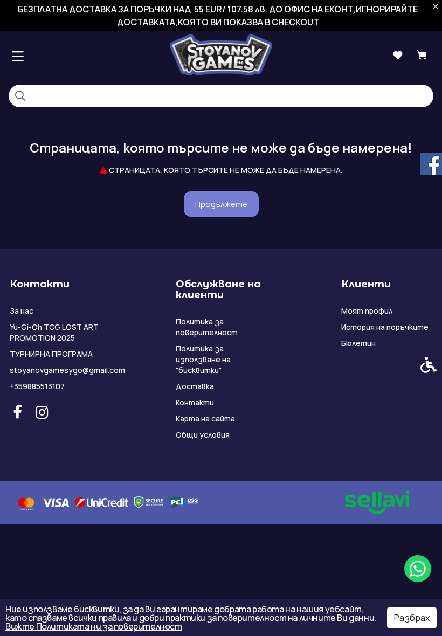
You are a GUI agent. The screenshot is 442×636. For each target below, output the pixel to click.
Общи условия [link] (203, 435)
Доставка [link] (195, 386)
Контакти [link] (195, 402)
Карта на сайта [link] (205, 418)
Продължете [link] (221, 204)
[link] (417, 568)
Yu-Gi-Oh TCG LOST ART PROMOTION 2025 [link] (54, 332)
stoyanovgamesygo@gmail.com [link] (56, 370)
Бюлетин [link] (358, 343)
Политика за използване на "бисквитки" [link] (203, 359)
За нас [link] (21, 311)
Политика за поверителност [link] (207, 326)
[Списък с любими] (397, 55)
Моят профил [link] (366, 311)
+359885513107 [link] (37, 386)
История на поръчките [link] (385, 327)
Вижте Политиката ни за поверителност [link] (93, 626)
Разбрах (412, 618)
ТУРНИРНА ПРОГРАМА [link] (51, 354)
